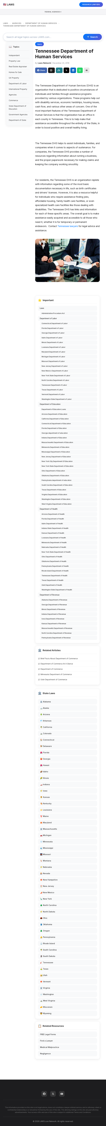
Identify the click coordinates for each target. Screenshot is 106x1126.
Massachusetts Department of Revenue (57, 628)
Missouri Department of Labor (53, 361)
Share (42, 70)
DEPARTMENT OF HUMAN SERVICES (41, 23)
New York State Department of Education (57, 466)
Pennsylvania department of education (56, 480)
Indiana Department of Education (54, 438)
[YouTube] (62, 1094)
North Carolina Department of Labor (55, 380)
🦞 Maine (44, 816)
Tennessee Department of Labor (54, 385)
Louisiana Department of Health (54, 538)
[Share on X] (66, 70)
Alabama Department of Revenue (54, 600)
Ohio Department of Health (52, 557)
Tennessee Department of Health (54, 576)
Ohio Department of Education (53, 471)
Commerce (13, 100)
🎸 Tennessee (46, 962)
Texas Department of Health (52, 580)
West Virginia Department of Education (56, 504)
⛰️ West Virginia (47, 1001)
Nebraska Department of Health (54, 547)
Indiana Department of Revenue (54, 614)
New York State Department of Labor (56, 376)
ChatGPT (51, 70)
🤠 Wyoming (45, 1013)
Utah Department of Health (52, 585)
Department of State (17, 120)
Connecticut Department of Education (56, 424)
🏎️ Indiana (45, 784)
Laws (42, 308)
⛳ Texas (44, 969)
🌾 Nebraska (46, 867)
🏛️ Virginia (45, 988)
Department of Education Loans (54, 409)
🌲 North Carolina (48, 905)
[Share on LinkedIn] (73, 70)
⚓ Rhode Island (47, 943)
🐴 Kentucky (45, 803)
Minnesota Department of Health (54, 542)
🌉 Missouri (45, 854)
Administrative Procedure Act (53, 313)
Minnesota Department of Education (55, 447)
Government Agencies (18, 114)
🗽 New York (46, 899)
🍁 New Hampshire (49, 880)
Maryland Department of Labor (53, 352)
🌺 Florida (44, 752)
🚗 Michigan (45, 835)
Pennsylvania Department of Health (55, 566)
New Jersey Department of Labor (55, 366)
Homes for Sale (15, 72)
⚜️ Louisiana (46, 810)
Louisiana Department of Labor (53, 347)
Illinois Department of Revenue (53, 609)
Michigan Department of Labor (53, 357)
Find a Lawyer (46, 1041)
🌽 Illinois (44, 778)
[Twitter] (53, 1094)
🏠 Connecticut (47, 740)
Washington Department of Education (56, 499)
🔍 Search (92, 37)
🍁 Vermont (45, 981)
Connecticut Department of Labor (55, 323)
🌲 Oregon (45, 931)
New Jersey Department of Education (56, 457)
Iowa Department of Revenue (53, 619)
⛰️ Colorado (45, 733)
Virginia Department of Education (54, 494)
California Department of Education (55, 419)
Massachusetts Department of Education (57, 442)
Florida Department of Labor (52, 328)
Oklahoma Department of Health (54, 561)
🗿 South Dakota (47, 956)
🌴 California (46, 727)
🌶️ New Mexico (47, 892)
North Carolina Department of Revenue (56, 633)
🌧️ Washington (47, 994)
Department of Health (49, 509)
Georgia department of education (55, 433)
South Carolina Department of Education (57, 485)
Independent (14, 55)
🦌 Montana (45, 861)
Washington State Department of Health (57, 590)
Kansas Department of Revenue (54, 624)
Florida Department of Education (54, 428)
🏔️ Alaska (44, 708)
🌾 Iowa (43, 791)
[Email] (86, 70)
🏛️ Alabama (45, 702)
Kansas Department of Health (53, 533)
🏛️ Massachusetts (48, 829)
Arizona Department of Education (54, 414)
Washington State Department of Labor (57, 399)
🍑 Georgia (45, 759)
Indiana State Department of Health (55, 528)
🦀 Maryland (46, 822)
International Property (18, 89)
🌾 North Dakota (47, 912)
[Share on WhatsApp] (80, 70)
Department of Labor (17, 83)
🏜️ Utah (43, 975)
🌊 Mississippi (46, 848)
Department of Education (50, 404)
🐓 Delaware (46, 746)
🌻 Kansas (45, 797)
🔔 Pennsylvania (47, 937)
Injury (39, 44)
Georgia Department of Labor (53, 333)
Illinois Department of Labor (52, 342)
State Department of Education (17, 107)
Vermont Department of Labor (53, 394)
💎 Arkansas (45, 721)
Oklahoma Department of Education (55, 476)
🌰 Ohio (43, 918)
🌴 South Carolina (48, 950)
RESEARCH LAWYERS (91, 4)
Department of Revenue (49, 595)
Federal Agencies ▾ (53, 12)
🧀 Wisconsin (46, 1007)
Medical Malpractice (49, 1047)
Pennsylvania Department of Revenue (56, 638)
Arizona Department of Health (53, 514)
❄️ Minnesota (46, 842)
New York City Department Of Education (57, 461)
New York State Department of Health (56, 552)
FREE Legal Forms (48, 1034)
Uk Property (14, 78)
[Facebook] (44, 1094)
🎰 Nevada (45, 873)
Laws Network (44, 63)
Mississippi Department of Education (56, 452)
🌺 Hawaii (44, 765)
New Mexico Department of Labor (55, 371)
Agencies (13, 95)
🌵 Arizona (45, 714)
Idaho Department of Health (52, 524)
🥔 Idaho (44, 771)
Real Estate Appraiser (18, 66)
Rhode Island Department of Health (55, 571)
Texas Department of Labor (52, 390)
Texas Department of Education (54, 490)
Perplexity (59, 70)
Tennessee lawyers (68, 226)
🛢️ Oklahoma (46, 924)
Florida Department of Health (53, 519)
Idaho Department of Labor (52, 338)
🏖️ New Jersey (47, 886)
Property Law (14, 61)
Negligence (45, 1053)
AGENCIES (16, 23)
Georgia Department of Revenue (54, 605)
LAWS (5, 23)
